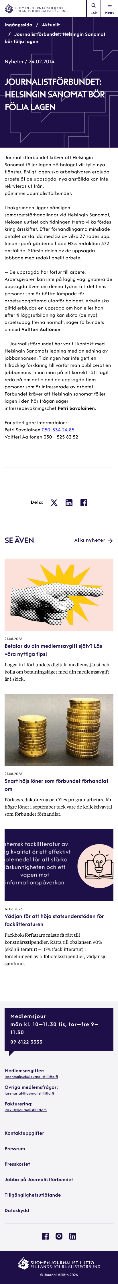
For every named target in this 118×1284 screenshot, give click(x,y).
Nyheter (14, 62)
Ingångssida (18, 25)
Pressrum (15, 1149)
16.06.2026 (14, 909)
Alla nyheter (89, 540)
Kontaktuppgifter (24, 1133)
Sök (94, 13)
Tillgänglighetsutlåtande (33, 1195)
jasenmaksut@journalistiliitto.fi (31, 1077)
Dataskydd (17, 1211)
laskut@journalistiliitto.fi (26, 1110)
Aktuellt (51, 25)
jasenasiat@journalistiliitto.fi (29, 1093)
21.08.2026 (13, 639)
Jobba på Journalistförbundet (39, 1180)
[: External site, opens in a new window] (54, 502)
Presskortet (17, 1164)
